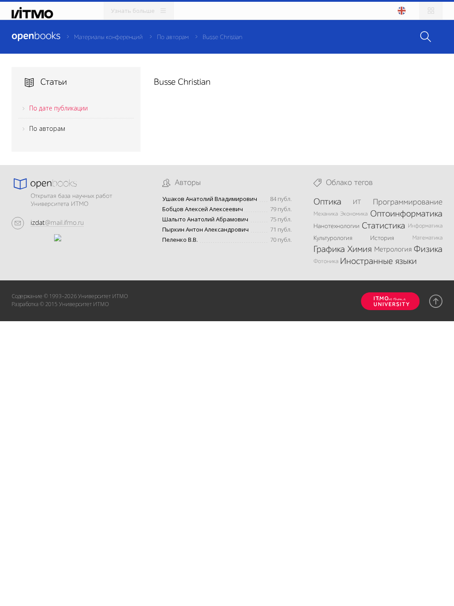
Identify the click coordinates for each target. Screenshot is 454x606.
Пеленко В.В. (180, 240)
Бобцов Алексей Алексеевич (202, 209)
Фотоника (325, 261)
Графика (329, 249)
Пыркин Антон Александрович (205, 229)
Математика (427, 238)
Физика (428, 249)
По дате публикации (58, 108)
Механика (325, 214)
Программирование (407, 202)
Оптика (327, 202)
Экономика (354, 214)
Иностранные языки (378, 261)
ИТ (357, 202)
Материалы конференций (108, 37)
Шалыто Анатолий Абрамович (205, 219)
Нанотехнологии (336, 226)
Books (36, 36)
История (382, 238)
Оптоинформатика (406, 214)
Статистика (383, 226)
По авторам (172, 37)
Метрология (392, 249)
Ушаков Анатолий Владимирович (209, 199)
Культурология (332, 238)
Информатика (425, 226)
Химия (359, 249)
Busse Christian (223, 37)
